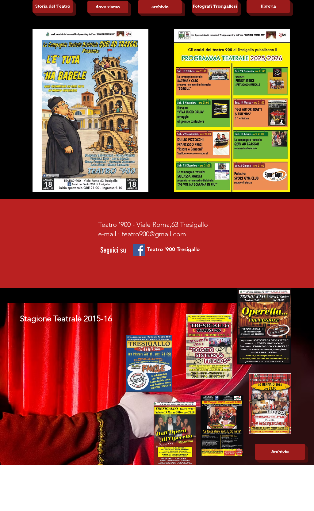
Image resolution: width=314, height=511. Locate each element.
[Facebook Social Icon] (139, 250)
